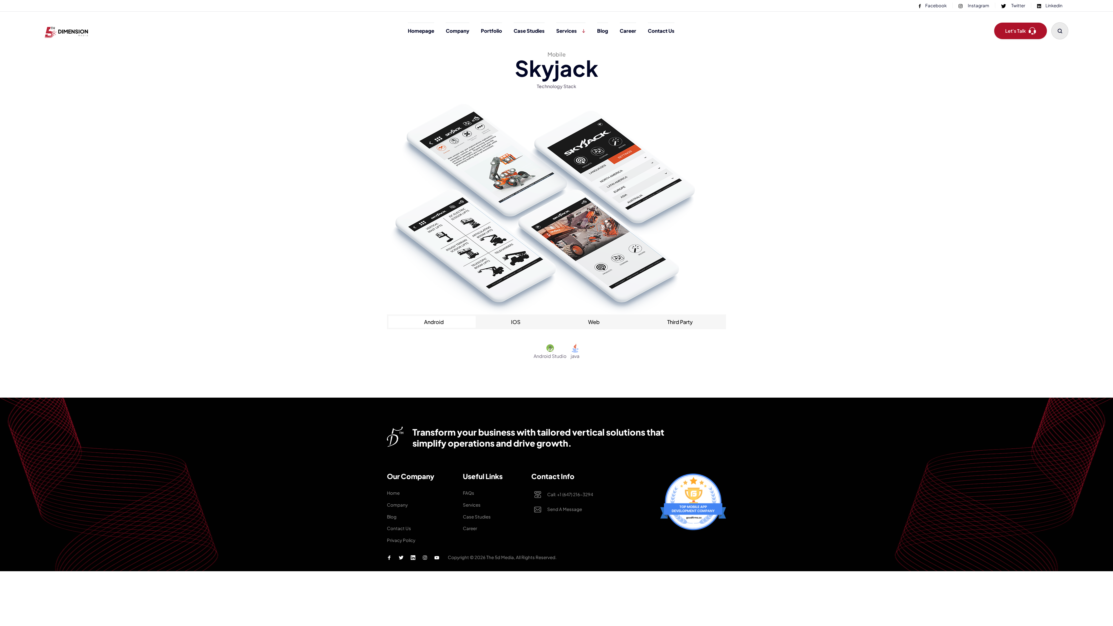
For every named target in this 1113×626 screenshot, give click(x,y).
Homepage (421, 31)
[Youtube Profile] (436, 557)
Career (628, 31)
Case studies (529, 31)
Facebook (936, 5)
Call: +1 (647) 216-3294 (570, 494)
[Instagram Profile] (425, 557)
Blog (602, 31)
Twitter (1017, 5)
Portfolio (491, 31)
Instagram (978, 5)
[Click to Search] (1059, 30)
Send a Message (564, 509)
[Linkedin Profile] (413, 557)
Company (457, 31)
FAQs (468, 493)
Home (393, 493)
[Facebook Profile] (389, 557)
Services (566, 31)
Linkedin (1054, 5)
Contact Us (661, 31)
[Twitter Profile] (401, 557)
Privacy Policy (401, 540)
